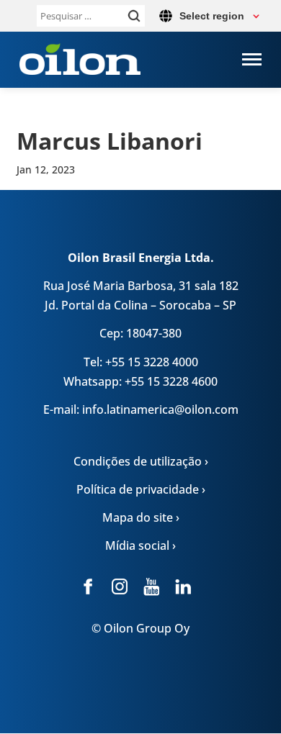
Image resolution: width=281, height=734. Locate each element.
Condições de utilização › (140, 461)
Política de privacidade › (140, 489)
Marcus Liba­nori (109, 140)
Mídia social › (140, 545)
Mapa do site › (140, 517)
